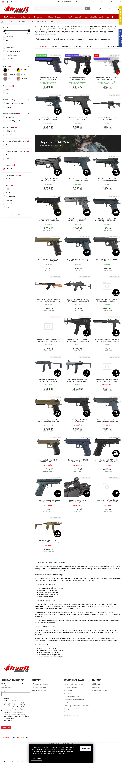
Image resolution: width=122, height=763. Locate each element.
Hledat (87, 8)
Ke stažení (94, 2)
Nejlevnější (55, 46)
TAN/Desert (24, 78)
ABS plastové (10, 117)
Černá (9, 70)
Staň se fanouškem (39, 690)
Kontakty (104, 2)
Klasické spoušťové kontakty (15, 103)
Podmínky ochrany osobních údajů (76, 706)
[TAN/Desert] (18, 79)
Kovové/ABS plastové (13, 121)
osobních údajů (8, 720)
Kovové (8, 135)
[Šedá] (5, 79)
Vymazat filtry (16, 214)
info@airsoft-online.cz (40, 684)
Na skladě (9, 36)
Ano (7, 89)
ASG (7, 189)
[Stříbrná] (18, 74)
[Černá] (5, 70)
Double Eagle (10, 196)
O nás (66, 703)
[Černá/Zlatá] (18, 70)
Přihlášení (96, 684)
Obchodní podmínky (71, 696)
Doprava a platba (81, 2)
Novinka (8, 44)
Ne (7, 93)
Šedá (9, 78)
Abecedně (89, 46)
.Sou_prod (9, 59)
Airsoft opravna (67, 744)
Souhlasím (86, 748)
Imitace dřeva (12, 74)
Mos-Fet (8, 107)
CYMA (8, 193)
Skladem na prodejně (13, 51)
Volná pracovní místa (71, 715)
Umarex (8, 207)
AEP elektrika (10, 169)
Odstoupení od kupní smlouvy (74, 699)
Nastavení (37, 758)
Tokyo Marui (10, 204)
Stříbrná (23, 74)
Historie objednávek (99, 690)
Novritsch (9, 200)
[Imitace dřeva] (5, 74)
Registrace (96, 687)
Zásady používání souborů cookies (76, 709)
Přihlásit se (6, 727)
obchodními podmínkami (11, 700)
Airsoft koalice (54, 744)
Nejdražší (65, 46)
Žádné (8, 158)
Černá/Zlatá (24, 70)
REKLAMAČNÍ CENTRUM (64, 2)
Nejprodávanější (77, 46)
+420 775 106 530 (39, 687)
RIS (7, 155)
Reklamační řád (69, 712)
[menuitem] (9, 16)
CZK (109, 9)
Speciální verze (11, 179)
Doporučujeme (10, 47)
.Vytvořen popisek (11, 55)
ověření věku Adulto (17, 762)
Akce (7, 40)
